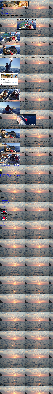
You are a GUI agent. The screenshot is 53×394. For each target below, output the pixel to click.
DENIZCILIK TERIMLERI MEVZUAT (6, 202)
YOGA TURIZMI (4, 206)
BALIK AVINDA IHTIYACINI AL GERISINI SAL (5, 176)
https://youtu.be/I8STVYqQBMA (8, 166)
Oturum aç (3, 222)
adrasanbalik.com (1, 0)
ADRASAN (2, 8)
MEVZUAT (3, 203)
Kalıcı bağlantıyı (19, 175)
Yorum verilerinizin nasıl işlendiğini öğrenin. (14, 192)
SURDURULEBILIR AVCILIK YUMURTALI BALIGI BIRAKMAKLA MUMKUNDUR (10, 165)
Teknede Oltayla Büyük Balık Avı (11, 175)
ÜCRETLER (2, 12)
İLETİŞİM (2, 10)
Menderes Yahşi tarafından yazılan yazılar (4, 174)
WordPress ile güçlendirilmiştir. (3, 225)
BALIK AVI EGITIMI (4, 199)
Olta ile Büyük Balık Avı (5, 175)
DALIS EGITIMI (4, 201)
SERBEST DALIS (4, 204)
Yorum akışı (3, 223)
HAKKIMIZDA (2, 9)
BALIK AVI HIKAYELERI (5, 200)
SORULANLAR (3, 11)
